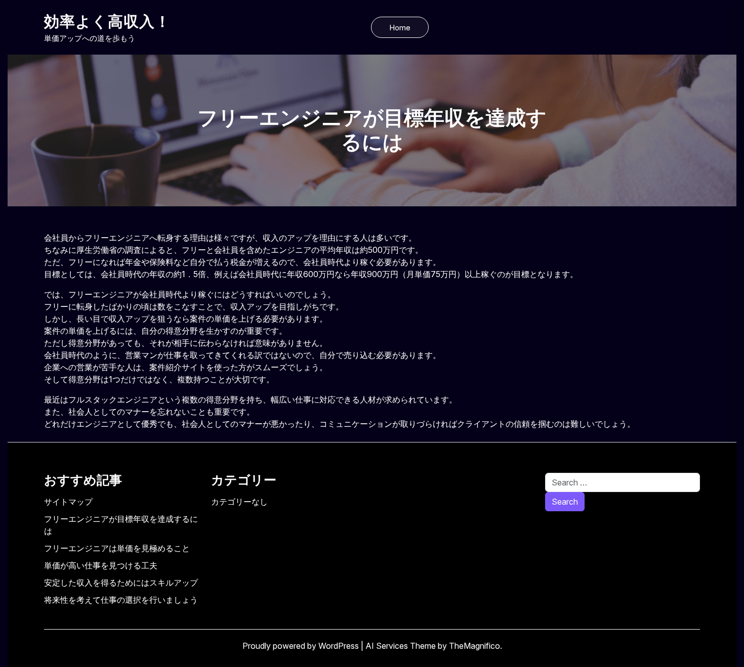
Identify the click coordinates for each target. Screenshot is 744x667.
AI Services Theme (401, 646)
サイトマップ (68, 502)
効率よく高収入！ (107, 21)
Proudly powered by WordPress (301, 646)
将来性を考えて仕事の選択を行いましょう (121, 600)
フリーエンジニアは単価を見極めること (117, 548)
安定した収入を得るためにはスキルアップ (121, 582)
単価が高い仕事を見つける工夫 (100, 565)
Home (399, 27)
